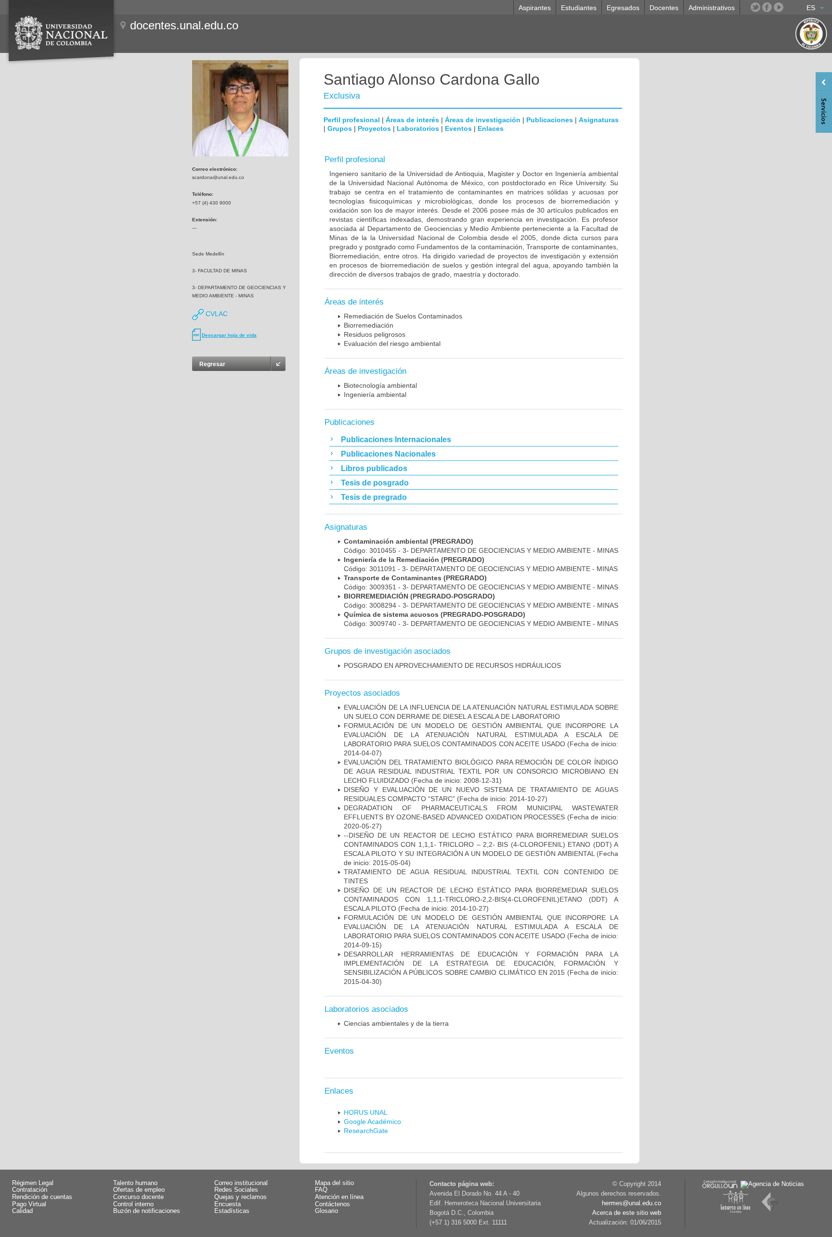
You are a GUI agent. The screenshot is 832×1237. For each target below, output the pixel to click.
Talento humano (135, 1183)
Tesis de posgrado (375, 483)
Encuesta (227, 1204)
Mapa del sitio (334, 1183)
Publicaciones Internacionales (396, 439)
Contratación (29, 1189)
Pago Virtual (29, 1204)
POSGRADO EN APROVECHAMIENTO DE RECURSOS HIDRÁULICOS (452, 665)
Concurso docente (138, 1197)
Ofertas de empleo (139, 1189)
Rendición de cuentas (42, 1197)
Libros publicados (374, 468)
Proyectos (374, 128)
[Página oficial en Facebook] (767, 7)
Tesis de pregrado (374, 497)
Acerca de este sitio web (626, 1213)
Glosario (326, 1211)
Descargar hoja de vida (229, 335)
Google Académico (372, 1121)
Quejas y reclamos (240, 1197)
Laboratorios (418, 128)
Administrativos (712, 8)
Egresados (623, 8)
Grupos (339, 128)
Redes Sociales (236, 1189)
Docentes (664, 8)
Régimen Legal (32, 1183)
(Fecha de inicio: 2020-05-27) (481, 817)
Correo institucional (241, 1183)
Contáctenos (332, 1204)
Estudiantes (579, 8)
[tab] (473, 439)
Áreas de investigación (482, 120)
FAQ (321, 1189)
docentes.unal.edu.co (184, 25)
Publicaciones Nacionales (388, 454)
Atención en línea (339, 1197)
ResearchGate (366, 1131)
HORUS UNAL (366, 1112)
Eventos (458, 128)
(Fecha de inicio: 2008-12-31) (481, 771)
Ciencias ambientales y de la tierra (396, 1023)
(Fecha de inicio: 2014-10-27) (481, 899)
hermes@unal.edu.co (631, 1203)
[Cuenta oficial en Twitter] (755, 7)
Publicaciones (549, 120)
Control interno (133, 1204)
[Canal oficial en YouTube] (778, 7)
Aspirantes (535, 8)
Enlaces (491, 128)
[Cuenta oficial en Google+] (790, 7)
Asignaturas (599, 120)
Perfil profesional (352, 120)
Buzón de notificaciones (146, 1211)
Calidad (22, 1211)
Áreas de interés (412, 120)
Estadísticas (231, 1211)
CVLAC (216, 314)
